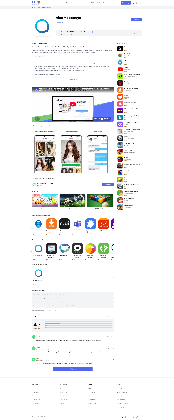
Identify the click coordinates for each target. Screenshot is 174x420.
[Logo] (37, 3)
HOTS (92, 3)
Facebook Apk (36, 392)
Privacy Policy (121, 389)
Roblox (62, 403)
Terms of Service (122, 392)
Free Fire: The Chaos (66, 396)
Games (69, 3)
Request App (92, 403)
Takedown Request (94, 407)
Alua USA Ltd (60, 22)
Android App (92, 392)
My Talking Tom (64, 389)
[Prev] (35, 150)
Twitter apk (35, 396)
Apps (76, 3)
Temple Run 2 (64, 392)
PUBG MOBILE (64, 399)
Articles (84, 3)
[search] (132, 3)
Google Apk (35, 389)
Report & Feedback (122, 403)
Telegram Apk (36, 399)
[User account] (140, 3)
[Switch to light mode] (136, 3)
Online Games (102, 3)
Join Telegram (121, 399)
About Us (119, 396)
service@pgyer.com (122, 407)
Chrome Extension (93, 396)
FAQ (89, 389)
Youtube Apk (36, 403)
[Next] (110, 150)
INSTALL (136, 19)
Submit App (125, 3)
